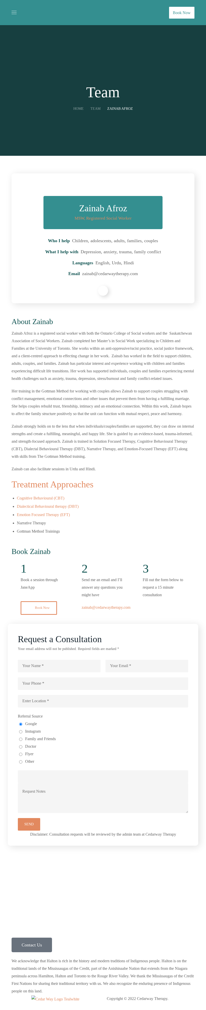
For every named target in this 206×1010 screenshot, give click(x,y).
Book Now (182, 13)
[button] (39, 608)
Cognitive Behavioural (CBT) (40, 498)
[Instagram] (143, 879)
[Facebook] (157, 879)
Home (78, 109)
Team (95, 109)
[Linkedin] (170, 879)
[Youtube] (184, 879)
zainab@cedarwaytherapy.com (106, 607)
